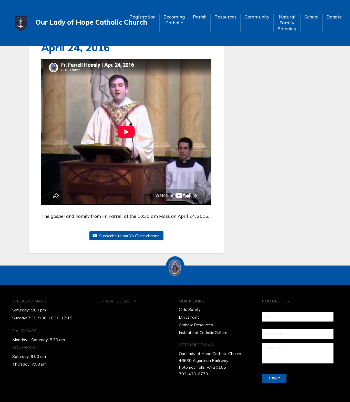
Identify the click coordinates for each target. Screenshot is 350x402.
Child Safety (190, 309)
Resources (225, 17)
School (311, 17)
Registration (142, 17)
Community (257, 17)
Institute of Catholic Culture (203, 332)
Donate (334, 17)
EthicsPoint (189, 317)
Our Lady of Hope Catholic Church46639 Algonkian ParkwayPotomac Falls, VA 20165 (210, 360)
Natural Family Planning (286, 23)
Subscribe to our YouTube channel (129, 235)
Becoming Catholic (174, 20)
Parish (200, 17)
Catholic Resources (196, 324)
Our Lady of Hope (78, 22)
